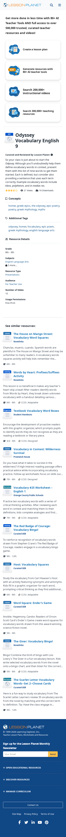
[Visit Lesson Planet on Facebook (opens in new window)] (19, 822)
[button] (59, 5)
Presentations (12, 274)
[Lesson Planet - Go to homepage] (24, 5)
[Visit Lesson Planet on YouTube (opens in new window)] (40, 822)
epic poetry (53, 205)
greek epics (23, 205)
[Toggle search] (51, 5)
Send (53, 754)
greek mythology (27, 209)
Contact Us (33, 805)
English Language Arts (17, 261)
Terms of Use (47, 813)
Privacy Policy (31, 813)
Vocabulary (33, 226)
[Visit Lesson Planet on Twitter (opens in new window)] (26, 822)
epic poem (48, 226)
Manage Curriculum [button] (18, 791)
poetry (12, 209)
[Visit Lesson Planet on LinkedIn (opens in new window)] (33, 822)
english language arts (41, 230)
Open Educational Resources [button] (23, 767)
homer (12, 205)
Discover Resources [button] (18, 779)
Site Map (16, 813)
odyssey (13, 226)
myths (41, 209)
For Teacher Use (13, 284)
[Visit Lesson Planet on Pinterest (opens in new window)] (46, 822)
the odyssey (38, 205)
